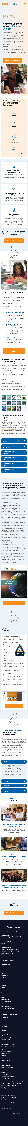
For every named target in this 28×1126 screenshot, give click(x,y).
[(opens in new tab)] (14, 581)
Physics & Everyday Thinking (8, 1097)
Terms (20, 1118)
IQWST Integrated (6, 1051)
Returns (25, 1119)
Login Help (4, 1004)
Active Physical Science (7, 1076)
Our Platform (4, 973)
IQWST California (5, 1053)
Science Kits (4, 975)
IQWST (3, 1049)
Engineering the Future (7, 1072)
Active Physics (5, 1074)
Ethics (16, 1118)
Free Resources (5, 999)
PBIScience (4, 1058)
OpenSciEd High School (7, 1065)
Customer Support (6, 1001)
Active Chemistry (6, 1079)
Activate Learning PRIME (7, 1037)
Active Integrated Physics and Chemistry (12, 1081)
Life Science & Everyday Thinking (10, 1102)
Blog (2, 993)
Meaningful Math (5, 1088)
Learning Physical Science (8, 1095)
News (2, 997)
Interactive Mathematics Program (10, 1085)
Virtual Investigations (6, 1060)
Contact (3, 987)
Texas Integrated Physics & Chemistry (11, 1083)
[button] (14, 351)
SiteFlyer (9, 1108)
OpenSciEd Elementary (7, 1035)
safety (9, 662)
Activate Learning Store (7, 1008)
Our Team (4, 983)
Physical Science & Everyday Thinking (11, 1099)
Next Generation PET (6, 1093)
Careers (3, 985)
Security (12, 1118)
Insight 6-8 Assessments (7, 1047)
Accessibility (6, 1118)
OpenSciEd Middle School (8, 1044)
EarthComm (4, 1070)
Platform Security (6, 1006)
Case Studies (4, 995)
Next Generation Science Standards (13, 428)
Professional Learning (6, 978)
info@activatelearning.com (12, 931)
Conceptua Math (5, 1039)
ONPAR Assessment (6, 1055)
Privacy (24, 1118)
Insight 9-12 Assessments (8, 1067)
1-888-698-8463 (10, 933)
